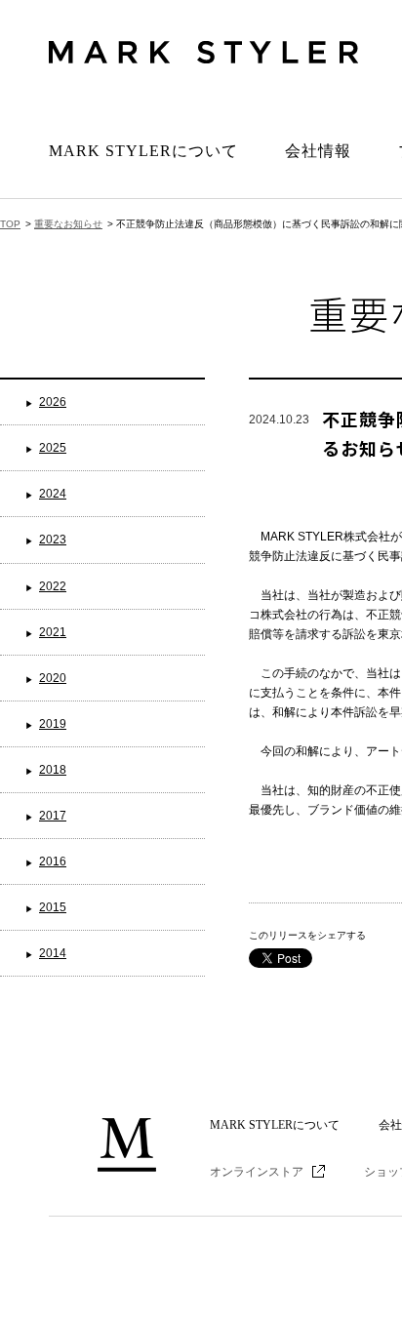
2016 (52, 861)
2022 (52, 586)
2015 (52, 907)
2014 (52, 953)
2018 (52, 770)
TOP (10, 224)
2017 (52, 815)
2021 (52, 632)
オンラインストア (256, 1172)
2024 (52, 494)
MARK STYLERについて (143, 150)
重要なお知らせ (68, 224)
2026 (52, 402)
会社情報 (318, 150)
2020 (52, 678)
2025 (52, 448)
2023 (52, 539)
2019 (52, 724)
